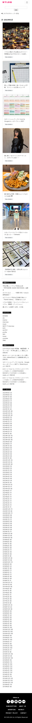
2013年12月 (6, 678)
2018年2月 (6, 578)
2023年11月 (6, 437)
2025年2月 (6, 407)
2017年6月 (6, 593)
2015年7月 (6, 639)
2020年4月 (6, 525)
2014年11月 (6, 656)
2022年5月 (6, 474)
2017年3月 (6, 599)
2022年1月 (6, 482)
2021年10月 (6, 488)
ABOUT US (22, 706)
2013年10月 (6, 682)
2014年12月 (6, 654)
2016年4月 (6, 621)
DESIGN (5, 316)
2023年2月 (6, 456)
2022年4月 (6, 476)
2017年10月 (6, 586)
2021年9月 (6, 491)
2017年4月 (6, 597)
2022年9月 (6, 466)
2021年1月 (6, 507)
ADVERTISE (12, 710)
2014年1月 (6, 676)
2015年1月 (6, 652)
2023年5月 (6, 450)
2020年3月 (6, 527)
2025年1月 (6, 409)
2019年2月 (6, 554)
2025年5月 (6, 401)
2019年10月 (6, 537)
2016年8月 (6, 613)
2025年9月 (6, 393)
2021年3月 (6, 503)
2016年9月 (6, 611)
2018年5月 (6, 572)
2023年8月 (6, 444)
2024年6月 (6, 423)
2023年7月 (6, 446)
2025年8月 (6, 395)
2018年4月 (6, 574)
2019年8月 (6, 542)
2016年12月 (6, 605)
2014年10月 (6, 658)
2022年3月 (6, 478)
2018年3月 (6, 576)
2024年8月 (6, 419)
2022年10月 (6, 464)
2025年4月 (6, 403)
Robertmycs (24, 364)
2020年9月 (6, 515)
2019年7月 (6, 544)
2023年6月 (6, 448)
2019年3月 (6, 552)
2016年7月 (6, 615)
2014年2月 (6, 674)
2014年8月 (6, 662)
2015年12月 (6, 629)
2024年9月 (6, 417)
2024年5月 (6, 425)
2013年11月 (6, 680)
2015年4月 (6, 646)
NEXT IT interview (8, 326)
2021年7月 (6, 495)
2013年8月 (6, 686)
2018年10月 (6, 562)
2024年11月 (6, 413)
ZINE (4, 340)
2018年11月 (6, 560)
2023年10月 (6, 440)
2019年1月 (6, 556)
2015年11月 (6, 631)
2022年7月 (6, 470)
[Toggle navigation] (27, 2)
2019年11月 (6, 535)
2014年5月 (6, 668)
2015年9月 (6, 635)
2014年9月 (6, 660)
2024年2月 (6, 431)
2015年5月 (6, 644)
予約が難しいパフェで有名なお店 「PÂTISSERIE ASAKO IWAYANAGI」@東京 (15, 288)
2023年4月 (6, 452)
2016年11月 (6, 607)
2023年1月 (6, 458)
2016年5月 (6, 619)
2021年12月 (6, 484)
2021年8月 (6, 493)
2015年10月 (6, 633)
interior (5, 320)
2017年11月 (6, 584)
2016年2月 (6, 625)
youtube (5, 338)
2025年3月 (6, 405)
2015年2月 (6, 650)
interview (6, 322)
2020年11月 (6, 511)
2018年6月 (6, 570)
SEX (4, 334)
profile (5, 332)
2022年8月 (6, 468)
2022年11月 (6, 462)
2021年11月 (6, 486)
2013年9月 (6, 684)
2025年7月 (6, 397)
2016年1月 (6, 627)
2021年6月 (6, 497)
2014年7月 (6, 664)
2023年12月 (6, 435)
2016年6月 (6, 617)
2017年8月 (6, 588)
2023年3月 (6, 454)
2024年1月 (6, 433)
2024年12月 (6, 411)
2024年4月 (6, 427)
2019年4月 (6, 550)
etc (4, 318)
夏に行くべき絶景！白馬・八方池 (13, 307)
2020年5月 (6, 523)
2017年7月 (6, 590)
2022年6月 (6, 472)
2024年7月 (6, 421)
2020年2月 (6, 529)
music (4, 324)
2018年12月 (6, 558)
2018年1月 (6, 580)
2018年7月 (6, 568)
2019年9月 (6, 539)
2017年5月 (6, 595)
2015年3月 (6, 648)
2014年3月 (6, 672)
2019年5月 (6, 548)
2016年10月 (6, 609)
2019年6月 (6, 546)
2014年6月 (6, 666)
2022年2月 (6, 480)
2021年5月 (6, 499)
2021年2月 (6, 505)
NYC (4, 328)
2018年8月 (6, 566)
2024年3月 (6, 429)
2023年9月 (6, 442)
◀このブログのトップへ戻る (10, 13)
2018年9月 (6, 564)
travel (4, 336)
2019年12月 (6, 533)
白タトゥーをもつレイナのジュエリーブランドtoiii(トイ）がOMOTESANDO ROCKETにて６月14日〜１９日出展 (16, 371)
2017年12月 (6, 582)
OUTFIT (5, 330)
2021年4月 (6, 501)
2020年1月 (6, 531)
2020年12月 (6, 509)
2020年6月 (6, 521)
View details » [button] (9, 57)
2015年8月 (6, 637)
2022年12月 (6, 460)
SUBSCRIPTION (11, 706)
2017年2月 (6, 601)
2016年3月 (6, 623)
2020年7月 (6, 519)
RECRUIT (21, 710)
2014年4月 (6, 670)
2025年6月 (6, 399)
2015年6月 (6, 641)
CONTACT (23, 713)
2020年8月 (6, 517)
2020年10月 (6, 513)
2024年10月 (6, 415)
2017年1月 (6, 603)
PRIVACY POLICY (12, 713)
